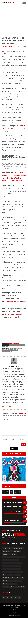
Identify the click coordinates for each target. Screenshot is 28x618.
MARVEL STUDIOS (16, 563)
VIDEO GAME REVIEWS (8, 586)
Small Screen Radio (12, 314)
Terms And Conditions (14, 615)
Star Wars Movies (6, 351)
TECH (13, 577)
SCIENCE (17, 574)
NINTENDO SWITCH (8, 572)
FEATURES (14, 557)
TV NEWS (5, 583)
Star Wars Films (13, 349)
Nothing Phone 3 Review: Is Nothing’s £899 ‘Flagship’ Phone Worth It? (14, 506)
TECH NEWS (20, 577)
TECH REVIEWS (6, 580)
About (14, 609)
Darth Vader (6, 51)
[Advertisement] (14, 20)
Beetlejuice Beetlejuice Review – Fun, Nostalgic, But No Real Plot (14, 511)
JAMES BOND (6, 563)
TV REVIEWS (13, 583)
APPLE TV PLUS (6, 548)
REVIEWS (10, 574)
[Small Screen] (8, 2)
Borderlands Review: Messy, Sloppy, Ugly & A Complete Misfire (14, 520)
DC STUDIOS (16, 551)
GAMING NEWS (6, 560)
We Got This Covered (13, 343)
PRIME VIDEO (19, 572)
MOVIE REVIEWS (16, 566)
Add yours (22, 413)
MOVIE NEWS (17, 345)
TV (20, 580)
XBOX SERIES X (20, 586)
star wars (5, 349)
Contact (14, 612)
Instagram (18, 301)
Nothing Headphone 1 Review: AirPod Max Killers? (14, 502)
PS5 (4, 574)
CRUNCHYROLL (6, 551)
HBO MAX (15, 560)
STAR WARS (5, 346)
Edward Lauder (7, 46)
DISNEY (5, 554)
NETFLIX (12, 569)
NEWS (23, 345)
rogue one (18, 348)
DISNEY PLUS (13, 554)
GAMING (22, 557)
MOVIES (11, 345)
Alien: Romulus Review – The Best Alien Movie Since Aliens (14, 516)
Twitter (9, 406)
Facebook (8, 301)
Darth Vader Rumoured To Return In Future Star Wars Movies (13, 40)
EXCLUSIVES (6, 557)
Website (3, 406)
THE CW (15, 580)
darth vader (11, 348)
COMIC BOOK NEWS (18, 548)
